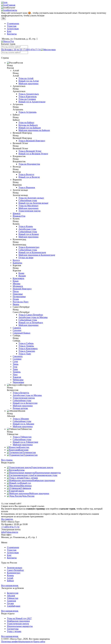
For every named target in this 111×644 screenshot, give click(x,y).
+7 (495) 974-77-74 (21, 49)
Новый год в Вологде (29, 177)
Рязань (16, 304)
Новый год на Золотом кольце (33, 203)
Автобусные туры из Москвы (33, 317)
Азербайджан (13, 606)
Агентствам (13, 28)
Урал (15, 374)
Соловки (17, 359)
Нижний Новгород (22, 289)
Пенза (16, 291)
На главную (7, 519)
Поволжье (18, 294)
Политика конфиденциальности (17, 641)
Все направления (10, 585)
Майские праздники (28, 83)
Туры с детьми (31, 478)
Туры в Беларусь (21, 392)
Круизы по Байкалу (28, 125)
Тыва (15, 369)
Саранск (17, 327)
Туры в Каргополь (27, 96)
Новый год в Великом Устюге (33, 153)
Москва (16, 283)
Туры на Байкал (26, 122)
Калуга (16, 260)
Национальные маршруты (48, 472)
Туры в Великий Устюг (29, 151)
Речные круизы (20, 408)
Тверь (15, 364)
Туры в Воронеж (26, 187)
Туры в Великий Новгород (31, 140)
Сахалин (17, 330)
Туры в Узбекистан (22, 437)
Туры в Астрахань (27, 112)
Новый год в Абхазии (23, 424)
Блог (9, 31)
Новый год (25, 483)
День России (28, 496)
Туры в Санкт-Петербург (30, 314)
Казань (10, 575)
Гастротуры (12, 629)
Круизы (21, 470)
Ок (3, 18)
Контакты (12, 10)
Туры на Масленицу (28, 205)
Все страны (7, 460)
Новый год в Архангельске (31, 101)
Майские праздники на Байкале (34, 130)
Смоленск (18, 356)
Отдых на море (25, 257)
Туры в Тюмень (26, 346)
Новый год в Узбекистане (25, 442)
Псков (16, 299)
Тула (15, 366)
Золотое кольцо (14, 567)
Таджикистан (29, 452)
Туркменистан (30, 455)
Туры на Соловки (27, 99)
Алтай (10, 578)
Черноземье (18, 382)
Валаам (22, 276)
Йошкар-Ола (19, 216)
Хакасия (17, 377)
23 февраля (25, 488)
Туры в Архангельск (28, 94)
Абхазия (11, 595)
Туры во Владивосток (29, 164)
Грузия (10, 603)
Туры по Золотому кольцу (31, 198)
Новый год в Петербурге (30, 322)
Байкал (10, 580)
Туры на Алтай (25, 78)
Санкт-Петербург (15, 570)
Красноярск (18, 278)
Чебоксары (18, 379)
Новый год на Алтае (28, 81)
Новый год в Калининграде (32, 252)
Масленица (26, 485)
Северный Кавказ (21, 333)
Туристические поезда (29, 211)
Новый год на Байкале (29, 127)
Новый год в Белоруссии (25, 403)
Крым (15, 281)
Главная (11, 5)
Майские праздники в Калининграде (36, 255)
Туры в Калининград (28, 247)
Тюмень (17, 372)
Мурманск (18, 286)
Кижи (21, 273)
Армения (11, 601)
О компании (13, 23)
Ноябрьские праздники (43, 480)
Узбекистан (12, 598)
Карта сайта (39, 641)
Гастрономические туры (45, 475)
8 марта (20, 491)
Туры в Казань (25, 226)
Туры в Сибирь (26, 343)
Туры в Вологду (26, 174)
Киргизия (23, 450)
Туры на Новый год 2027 (19, 618)
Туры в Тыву (24, 353)
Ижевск (16, 213)
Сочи (15, 361)
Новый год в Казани (28, 234)
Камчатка (17, 263)
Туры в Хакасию (26, 351)
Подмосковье (19, 296)
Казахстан (24, 447)
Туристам (11, 26)
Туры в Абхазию (21, 418)
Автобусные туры (27, 229)
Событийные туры (27, 200)
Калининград (13, 573)
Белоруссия (12, 593)
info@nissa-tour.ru (9, 532)
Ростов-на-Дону (20, 301)
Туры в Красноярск (28, 348)
